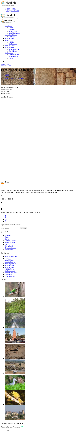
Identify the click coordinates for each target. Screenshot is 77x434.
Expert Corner (9, 47)
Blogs (7, 239)
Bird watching (13, 44)
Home (7, 75)
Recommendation (14, 49)
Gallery (11, 58)
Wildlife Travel (9, 269)
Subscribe (23, 228)
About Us (8, 235)
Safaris (7, 40)
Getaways (12, 29)
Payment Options (10, 248)
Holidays (12, 37)
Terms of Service (10, 241)
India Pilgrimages (14, 33)
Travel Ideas (13, 51)
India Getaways (10, 262)
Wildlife (11, 42)
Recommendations (11, 273)
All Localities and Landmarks (14, 78)
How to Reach (13, 56)
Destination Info (14, 55)
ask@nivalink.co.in (7, 206)
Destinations (9, 53)
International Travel (11, 35)
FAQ (6, 244)
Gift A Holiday (9, 246)
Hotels (11, 27)
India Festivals (9, 265)
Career (7, 237)
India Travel (8, 26)
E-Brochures (9, 249)
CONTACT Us (6, 65)
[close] (14, 22)
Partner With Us (10, 242)
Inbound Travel (10, 38)
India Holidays (13, 31)
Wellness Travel (10, 45)
